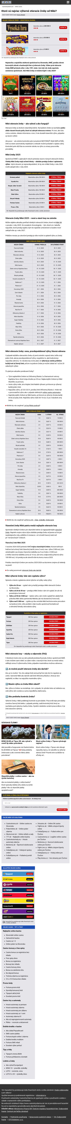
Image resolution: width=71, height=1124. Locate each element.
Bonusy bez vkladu (13, 964)
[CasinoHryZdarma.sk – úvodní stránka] (6, 2)
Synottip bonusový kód (14, 990)
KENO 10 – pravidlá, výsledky (16, 1068)
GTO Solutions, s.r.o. (16, 1120)
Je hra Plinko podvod (31, 406)
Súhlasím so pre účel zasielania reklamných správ (26, 807)
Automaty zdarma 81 (13, 1016)
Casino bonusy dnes (13, 967)
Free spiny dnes (11, 958)
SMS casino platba (13, 1034)
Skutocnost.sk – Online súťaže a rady (19, 834)
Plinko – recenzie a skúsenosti (17, 1022)
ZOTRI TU (63, 27)
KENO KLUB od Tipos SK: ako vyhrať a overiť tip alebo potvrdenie (16, 742)
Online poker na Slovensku (15, 944)
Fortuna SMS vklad (13, 1042)
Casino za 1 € (11, 941)
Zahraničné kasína (12, 938)
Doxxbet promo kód (13, 996)
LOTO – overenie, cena (14, 1071)
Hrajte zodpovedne (35, 713)
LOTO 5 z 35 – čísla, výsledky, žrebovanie (39, 520)
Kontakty (4, 1117)
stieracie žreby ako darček (31, 570)
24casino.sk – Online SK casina (49, 823)
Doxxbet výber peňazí (14, 1045)
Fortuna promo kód (13, 987)
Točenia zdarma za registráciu (17, 976)
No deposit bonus (12, 973)
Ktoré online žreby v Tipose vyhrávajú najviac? (51, 742)
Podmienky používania (18, 1117)
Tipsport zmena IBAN (14, 1054)
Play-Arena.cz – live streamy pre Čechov (52, 858)
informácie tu (41, 1095)
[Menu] (68, 2)
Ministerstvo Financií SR (23, 1109)
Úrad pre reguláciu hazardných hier (45, 1109)
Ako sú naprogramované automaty (18, 1019)
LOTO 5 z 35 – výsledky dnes (16, 1074)
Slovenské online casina (14, 935)
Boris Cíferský (21, 15)
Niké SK (59, 222)
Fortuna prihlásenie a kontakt (16, 1057)
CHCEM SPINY (53, 634)
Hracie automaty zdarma (15, 1008)
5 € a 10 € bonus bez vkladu (16, 979)
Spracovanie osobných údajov (40, 1117)
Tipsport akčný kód (13, 993)
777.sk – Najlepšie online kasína (18, 837)
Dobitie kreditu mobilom (14, 1039)
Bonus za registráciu (13, 961)
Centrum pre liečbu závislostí (17, 1111)
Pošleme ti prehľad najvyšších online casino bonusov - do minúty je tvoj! (22, 798)
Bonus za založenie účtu (15, 970)
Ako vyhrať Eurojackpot (14, 1065)
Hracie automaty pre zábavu (16, 1010)
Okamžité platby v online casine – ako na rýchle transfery (17, 777)
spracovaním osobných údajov (20, 807)
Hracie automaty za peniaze (16, 1005)
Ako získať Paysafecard (14, 1031)
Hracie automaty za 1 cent (15, 1013)
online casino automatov (52, 392)
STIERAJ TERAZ (56, 177)
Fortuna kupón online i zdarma (17, 1037)
